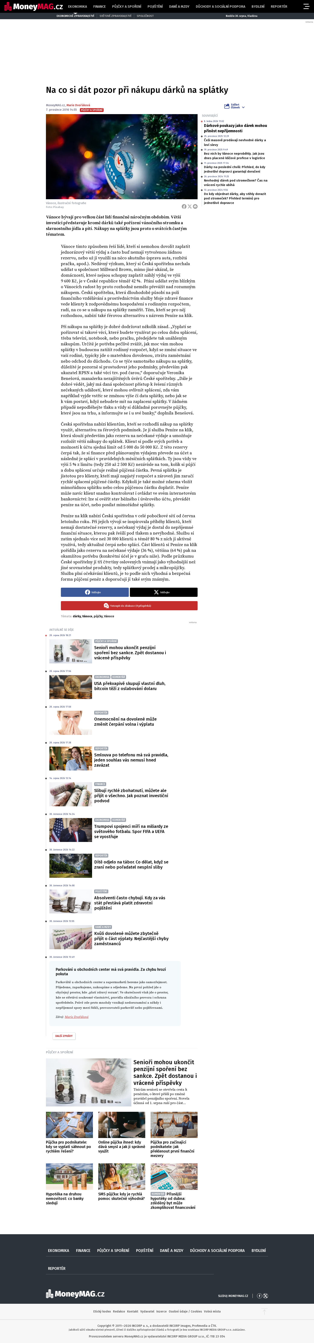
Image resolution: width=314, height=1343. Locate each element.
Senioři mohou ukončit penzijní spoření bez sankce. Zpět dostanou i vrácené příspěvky (130, 652)
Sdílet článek (235, 106)
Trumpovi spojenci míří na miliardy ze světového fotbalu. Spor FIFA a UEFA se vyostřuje (131, 831)
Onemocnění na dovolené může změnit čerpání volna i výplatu (125, 722)
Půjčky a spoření (126, 6)
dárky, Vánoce (82, 616)
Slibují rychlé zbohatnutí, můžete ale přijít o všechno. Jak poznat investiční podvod (131, 795)
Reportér (279, 6)
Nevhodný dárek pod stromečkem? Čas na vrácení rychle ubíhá (235, 183)
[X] (189, 206)
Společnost (145, 15)
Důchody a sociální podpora (220, 6)
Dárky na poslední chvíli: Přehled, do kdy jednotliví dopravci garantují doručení (234, 169)
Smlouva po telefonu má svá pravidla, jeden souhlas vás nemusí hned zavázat (131, 760)
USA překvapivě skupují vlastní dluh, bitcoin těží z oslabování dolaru (129, 686)
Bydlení (258, 6)
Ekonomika (77, 6)
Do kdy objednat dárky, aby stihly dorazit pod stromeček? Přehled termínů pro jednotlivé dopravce (235, 198)
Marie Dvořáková (78, 105)
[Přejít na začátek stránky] (264, 1311)
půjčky (98, 616)
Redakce (119, 1311)
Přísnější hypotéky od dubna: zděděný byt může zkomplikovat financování (173, 1201)
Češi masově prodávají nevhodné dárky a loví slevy (235, 142)
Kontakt (132, 1311)
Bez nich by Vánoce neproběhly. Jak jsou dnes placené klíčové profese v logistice (234, 156)
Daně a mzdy (179, 6)
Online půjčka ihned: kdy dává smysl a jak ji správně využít (121, 1147)
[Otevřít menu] (306, 6)
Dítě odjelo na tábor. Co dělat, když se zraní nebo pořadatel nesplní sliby (131, 864)
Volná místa (212, 1311)
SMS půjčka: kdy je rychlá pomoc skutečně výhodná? (121, 1196)
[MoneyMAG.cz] (33, 6)
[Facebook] (184, 206)
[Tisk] (195, 206)
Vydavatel (147, 1311)
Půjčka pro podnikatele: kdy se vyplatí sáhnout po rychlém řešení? (68, 1147)
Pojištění (155, 6)
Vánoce (109, 616)
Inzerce (161, 1311)
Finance (99, 6)
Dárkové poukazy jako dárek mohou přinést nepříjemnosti (235, 128)
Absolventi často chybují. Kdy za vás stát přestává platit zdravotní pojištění (129, 903)
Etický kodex (102, 1311)
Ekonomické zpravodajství (75, 15)
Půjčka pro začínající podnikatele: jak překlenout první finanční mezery (172, 1149)
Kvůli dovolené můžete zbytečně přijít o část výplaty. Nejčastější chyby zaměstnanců (131, 938)
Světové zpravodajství (115, 15)
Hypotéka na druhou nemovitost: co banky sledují (65, 1198)
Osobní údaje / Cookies (185, 1311)
